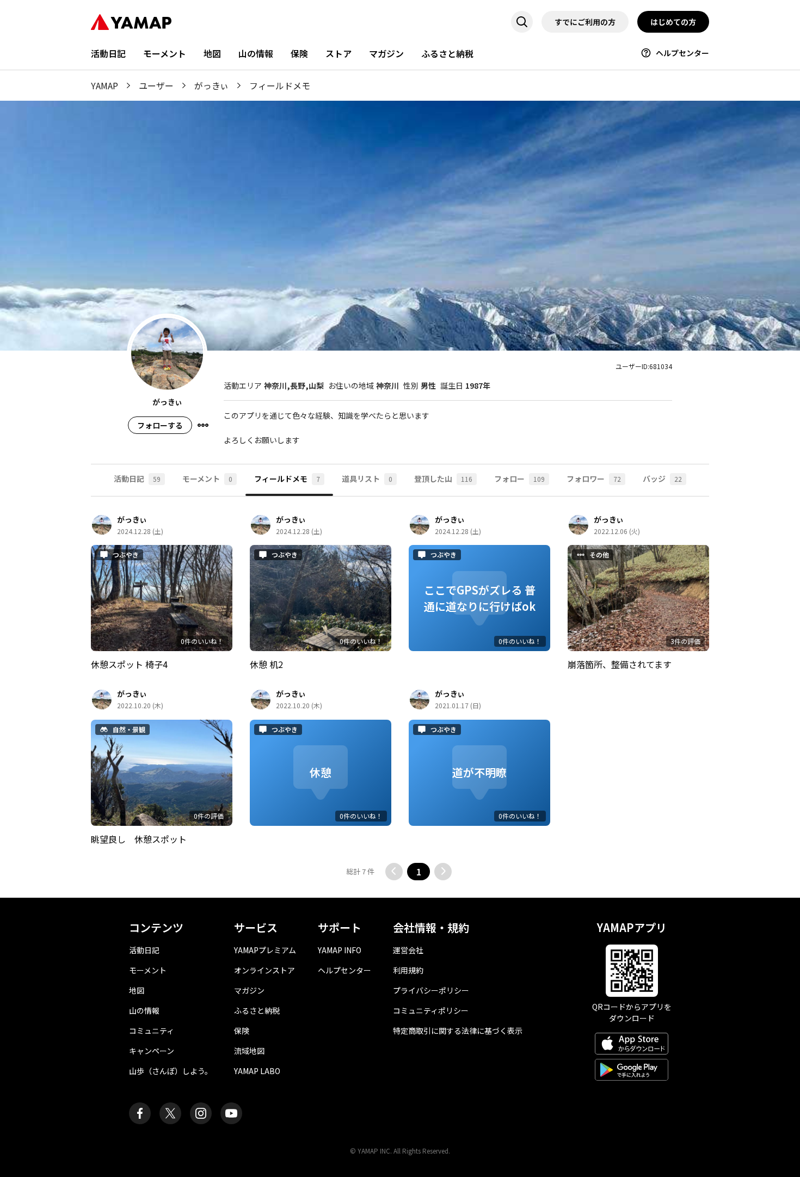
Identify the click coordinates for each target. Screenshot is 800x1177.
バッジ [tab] (662, 478)
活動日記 (108, 53)
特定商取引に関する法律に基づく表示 (457, 1030)
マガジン (386, 53)
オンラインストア (264, 970)
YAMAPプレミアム (265, 950)
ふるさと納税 (447, 53)
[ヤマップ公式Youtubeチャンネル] (231, 1113)
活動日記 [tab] (137, 478)
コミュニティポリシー (431, 1010)
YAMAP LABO (257, 1070)
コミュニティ (151, 1030)
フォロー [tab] (519, 478)
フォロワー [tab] (594, 478)
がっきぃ (211, 85)
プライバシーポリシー (431, 990)
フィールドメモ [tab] (287, 478)
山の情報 (255, 53)
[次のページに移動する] (443, 871)
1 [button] (418, 871)
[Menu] (203, 425)
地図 (212, 53)
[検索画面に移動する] (522, 22)
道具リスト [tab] (367, 478)
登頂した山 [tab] (443, 478)
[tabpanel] (400, 697)
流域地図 (249, 1050)
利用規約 (408, 970)
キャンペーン (151, 1050)
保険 (299, 53)
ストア (338, 53)
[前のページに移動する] (394, 871)
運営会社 (408, 950)
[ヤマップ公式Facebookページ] (140, 1113)
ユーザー (156, 85)
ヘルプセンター (682, 52)
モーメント (164, 53)
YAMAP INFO (339, 950)
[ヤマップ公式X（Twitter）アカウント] (170, 1113)
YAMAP (104, 85)
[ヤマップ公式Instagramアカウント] (201, 1113)
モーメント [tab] (207, 478)
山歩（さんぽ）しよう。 (170, 1070)
